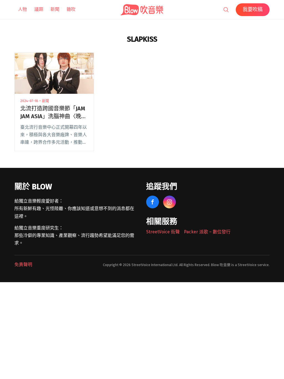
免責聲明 (23, 264)
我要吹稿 (253, 9)
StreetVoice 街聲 (163, 231)
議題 (38, 9)
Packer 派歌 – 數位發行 (207, 231)
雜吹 (71, 9)
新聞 (54, 9)
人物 (22, 9)
